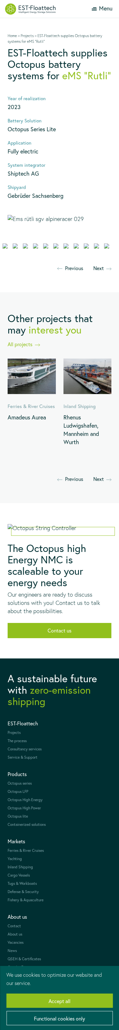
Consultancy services (25, 749)
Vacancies (15, 942)
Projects (27, 35)
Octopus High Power (24, 808)
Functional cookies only (59, 1018)
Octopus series (20, 783)
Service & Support (22, 757)
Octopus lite (18, 816)
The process (17, 740)
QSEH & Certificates (24, 958)
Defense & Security (23, 891)
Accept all (59, 1001)
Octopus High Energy (25, 799)
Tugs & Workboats (22, 883)
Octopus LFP (18, 791)
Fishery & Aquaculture (25, 899)
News (12, 950)
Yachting (15, 858)
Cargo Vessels (19, 875)
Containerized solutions (27, 824)
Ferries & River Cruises (26, 850)
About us (15, 934)
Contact (14, 925)
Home (12, 35)
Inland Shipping (20, 867)
